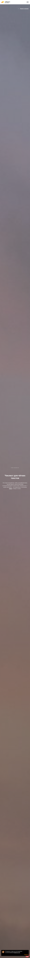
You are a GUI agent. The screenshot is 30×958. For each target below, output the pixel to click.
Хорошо (26, 954)
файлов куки (17, 952)
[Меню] (28, 2)
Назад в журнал (24, 8)
